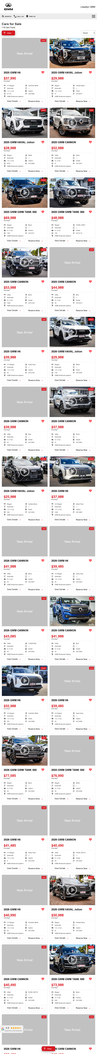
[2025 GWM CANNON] (72, 262)
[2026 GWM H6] (72, 541)
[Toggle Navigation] (93, 16)
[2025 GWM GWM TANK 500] (72, 750)
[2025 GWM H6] (25, 53)
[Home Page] (8, 6)
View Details (12, 101)
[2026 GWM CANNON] (25, 402)
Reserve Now (34, 101)
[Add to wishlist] (43, 72)
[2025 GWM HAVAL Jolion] (72, 53)
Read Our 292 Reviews (13, 1030)
